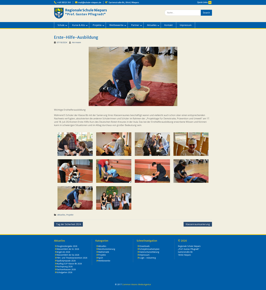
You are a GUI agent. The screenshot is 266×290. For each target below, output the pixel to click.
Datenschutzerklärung (149, 252)
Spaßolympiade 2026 (66, 260)
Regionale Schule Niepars (86, 10)
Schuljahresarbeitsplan (149, 249)
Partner (135, 25)
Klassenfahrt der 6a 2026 (68, 255)
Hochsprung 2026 (65, 266)
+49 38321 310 (64, 2)
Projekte (97, 25)
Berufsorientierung (106, 249)
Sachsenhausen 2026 (66, 269)
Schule (61, 25)
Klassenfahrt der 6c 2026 (68, 249)
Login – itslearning (147, 257)
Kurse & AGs (78, 25)
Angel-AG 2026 (63, 252)
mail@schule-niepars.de (89, 2)
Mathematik (103, 252)
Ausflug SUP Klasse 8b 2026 (69, 263)
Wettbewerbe (116, 25)
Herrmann (76, 42)
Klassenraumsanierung (198, 224)
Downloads (144, 246)
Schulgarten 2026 (64, 272)
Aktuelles (152, 25)
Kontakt (168, 25)
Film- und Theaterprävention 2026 (72, 257)
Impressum (185, 25)
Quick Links (202, 2)
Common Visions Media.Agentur (136, 284)
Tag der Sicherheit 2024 (68, 224)
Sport (100, 257)
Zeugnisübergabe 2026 (67, 246)
